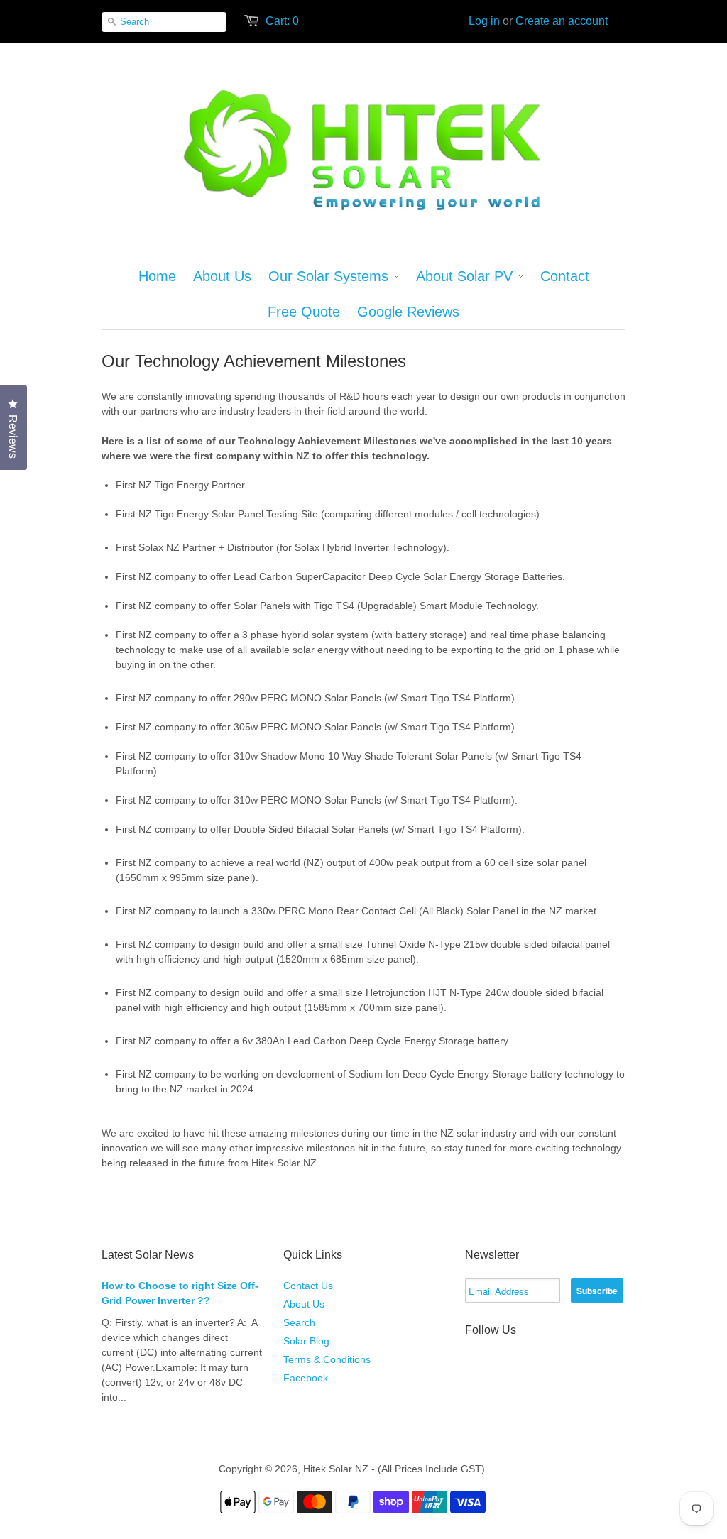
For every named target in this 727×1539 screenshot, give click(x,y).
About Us (303, 1304)
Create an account (561, 21)
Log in (484, 21)
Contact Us (308, 1285)
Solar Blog (306, 1341)
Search (299, 1322)
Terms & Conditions (327, 1359)
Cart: (282, 21)
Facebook (305, 1378)
